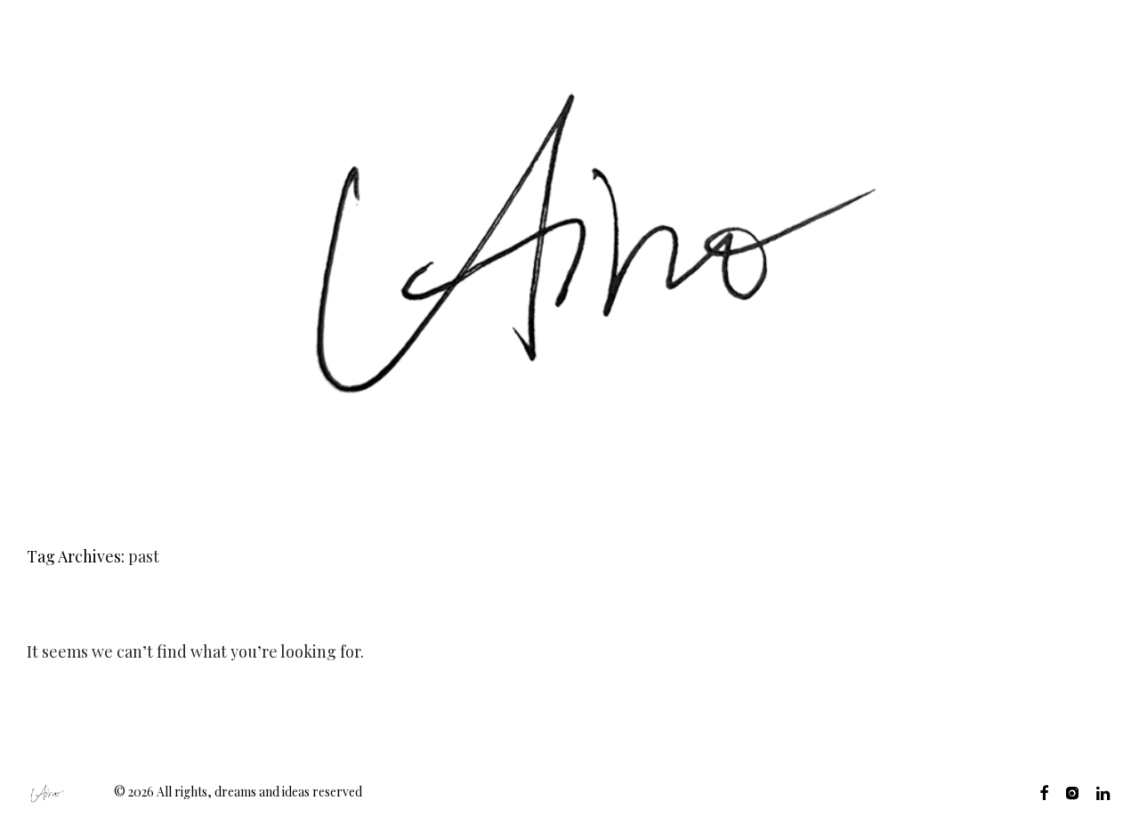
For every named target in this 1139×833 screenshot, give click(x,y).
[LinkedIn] (1104, 791)
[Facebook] (1043, 791)
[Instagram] (1072, 791)
